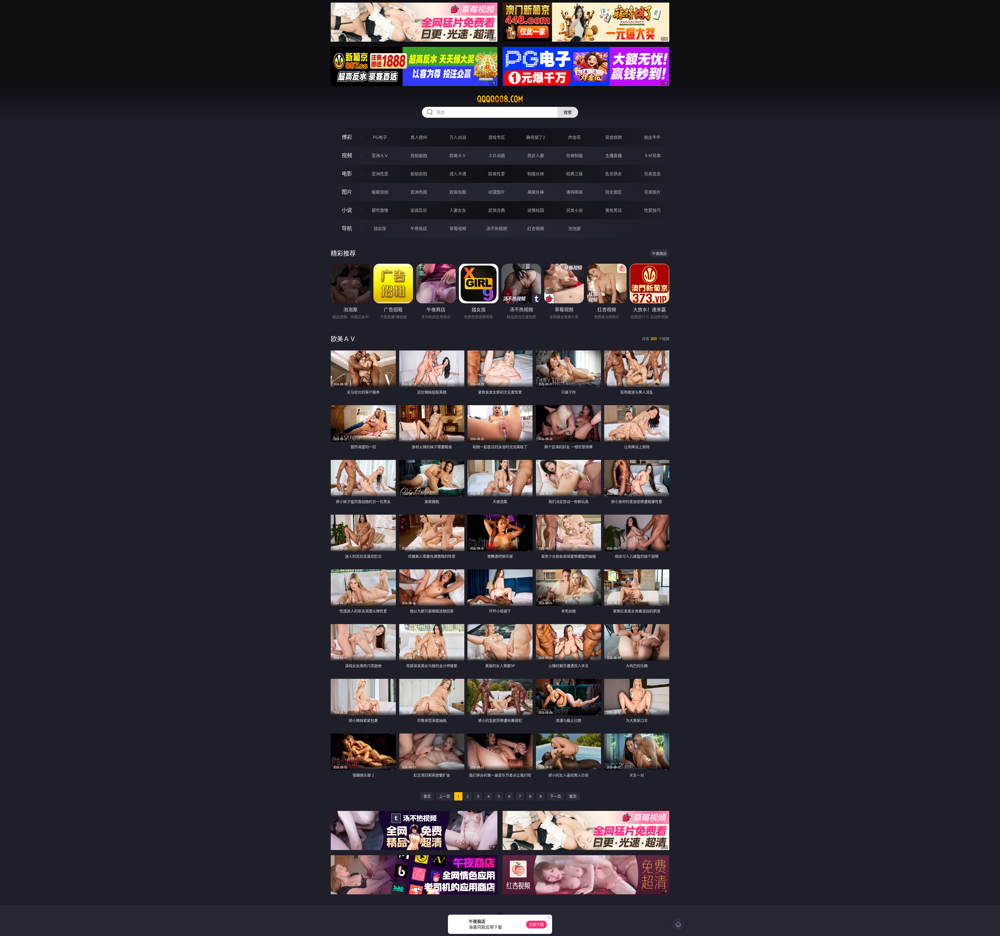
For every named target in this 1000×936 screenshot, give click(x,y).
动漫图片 (496, 192)
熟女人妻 (535, 155)
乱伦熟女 (613, 174)
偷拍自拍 (418, 174)
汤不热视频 (496, 228)
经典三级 (574, 174)
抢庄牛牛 (652, 137)
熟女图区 (613, 192)
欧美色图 (457, 192)
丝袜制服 (574, 155)
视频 (347, 155)
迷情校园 (535, 210)
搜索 (568, 112)
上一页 (444, 796)
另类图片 (652, 192)
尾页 (573, 796)
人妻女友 (457, 210)
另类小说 (574, 210)
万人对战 (457, 137)
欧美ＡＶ (457, 155)
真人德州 (418, 137)
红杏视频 (535, 228)
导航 (347, 228)
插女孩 (380, 228)
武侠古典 (496, 210)
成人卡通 (457, 174)
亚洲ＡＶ (380, 155)
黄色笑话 (613, 210)
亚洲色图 (418, 192)
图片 (347, 191)
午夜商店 (418, 228)
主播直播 (613, 155)
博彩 (347, 137)
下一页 (555, 796)
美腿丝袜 (535, 192)
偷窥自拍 (380, 192)
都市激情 (380, 210)
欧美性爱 (496, 174)
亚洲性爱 (380, 174)
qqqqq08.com (500, 99)
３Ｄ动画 (496, 155)
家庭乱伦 (418, 210)
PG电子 (380, 137)
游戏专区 (496, 137)
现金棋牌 (613, 137)
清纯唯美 (574, 192)
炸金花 (574, 137)
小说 (347, 210)
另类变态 (652, 174)
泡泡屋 (574, 228)
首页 (427, 796)
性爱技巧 (652, 210)
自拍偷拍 (418, 155)
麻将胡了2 (535, 137)
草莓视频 (457, 228)
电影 (347, 173)
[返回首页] (678, 924)
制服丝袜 (535, 174)
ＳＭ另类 (652, 155)
